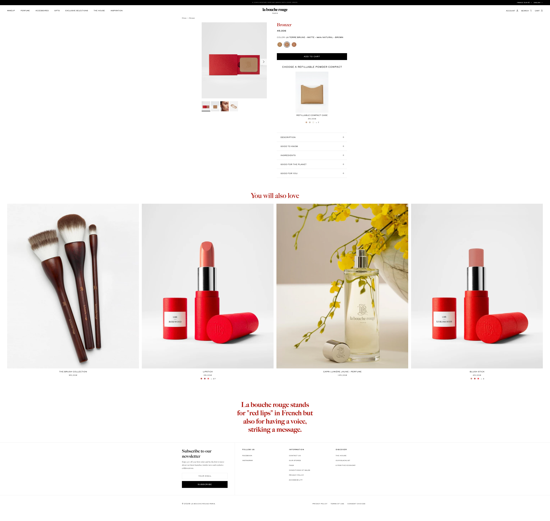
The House (341, 456)
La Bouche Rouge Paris (203, 504)
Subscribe (205, 484)
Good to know (289, 146)
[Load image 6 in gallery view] (234, 60)
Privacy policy (296, 475)
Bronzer (192, 18)
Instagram (247, 460)
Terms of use (337, 504)
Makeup (11, 10)
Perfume (25, 10)
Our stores (295, 460)
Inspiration (117, 10)
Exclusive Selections (76, 10)
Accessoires (42, 10)
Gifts (57, 10)
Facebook (247, 456)
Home (184, 18)
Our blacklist (343, 460)
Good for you (289, 173)
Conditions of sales (299, 470)
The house (99, 10)
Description (288, 137)
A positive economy (345, 465)
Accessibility (295, 480)
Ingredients (288, 155)
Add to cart (312, 57)
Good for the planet (293, 164)
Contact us (295, 456)
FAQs (291, 465)
